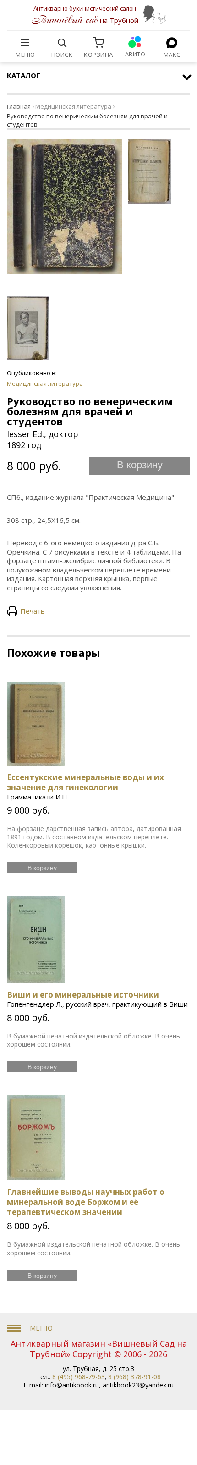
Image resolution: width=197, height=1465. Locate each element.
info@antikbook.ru (72, 1385)
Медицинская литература (73, 106)
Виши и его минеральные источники (83, 994)
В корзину (140, 465)
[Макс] (172, 42)
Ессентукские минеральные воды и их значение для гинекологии (85, 782)
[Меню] (25, 42)
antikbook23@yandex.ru (138, 1385)
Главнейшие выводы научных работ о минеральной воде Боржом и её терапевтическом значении (85, 1202)
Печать (32, 611)
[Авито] (135, 43)
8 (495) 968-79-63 (78, 1376)
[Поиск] (62, 42)
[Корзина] (98, 42)
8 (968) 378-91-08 (134, 1376)
